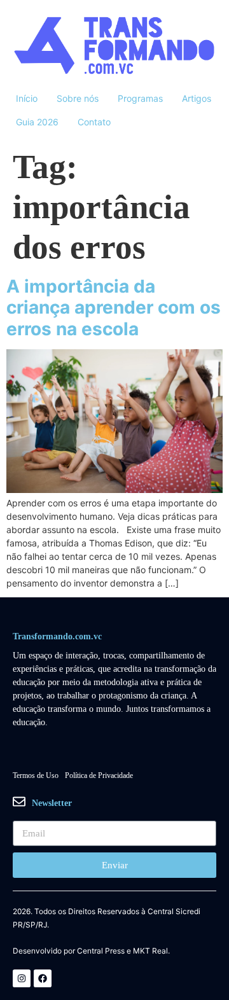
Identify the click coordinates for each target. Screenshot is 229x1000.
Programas (140, 98)
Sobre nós (78, 98)
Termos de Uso (36, 775)
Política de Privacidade (99, 775)
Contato (94, 121)
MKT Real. (151, 951)
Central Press (101, 951)
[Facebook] (43, 978)
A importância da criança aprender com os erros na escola (113, 307)
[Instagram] (22, 978)
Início (27, 98)
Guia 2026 (37, 121)
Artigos (196, 98)
